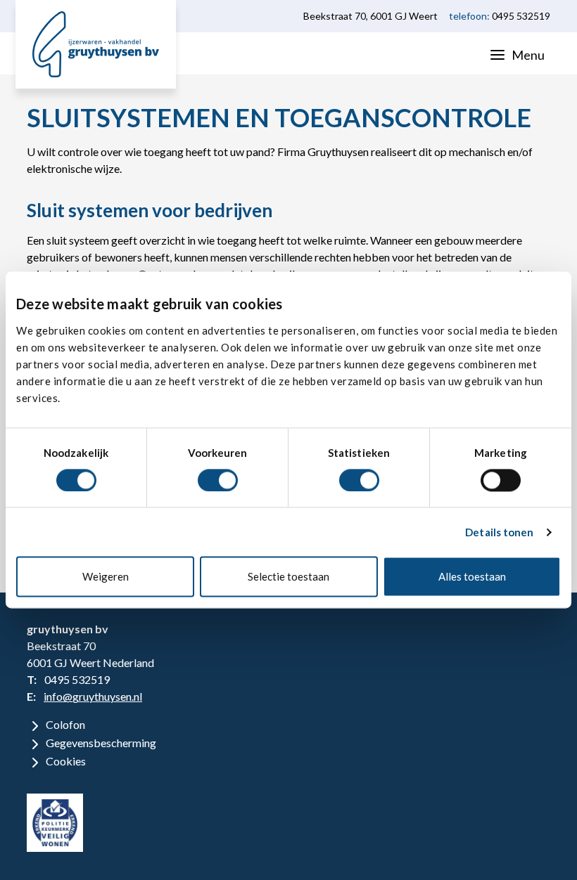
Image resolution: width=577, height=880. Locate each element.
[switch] (218, 480)
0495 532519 (521, 16)
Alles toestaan (472, 577)
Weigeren (105, 577)
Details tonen (499, 532)
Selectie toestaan (288, 577)
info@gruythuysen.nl (93, 696)
